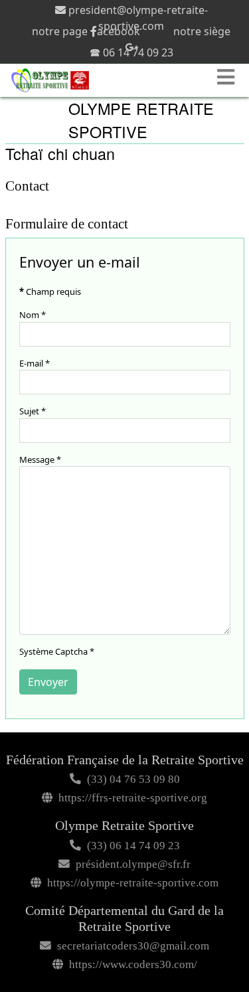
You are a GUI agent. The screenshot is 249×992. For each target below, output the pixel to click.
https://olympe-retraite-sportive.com (132, 882)
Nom (32, 315)
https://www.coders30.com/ (133, 964)
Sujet (32, 411)
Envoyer (48, 682)
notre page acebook (86, 31)
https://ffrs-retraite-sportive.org (132, 797)
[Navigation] (227, 77)
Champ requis (50, 291)
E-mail (34, 363)
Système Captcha (56, 651)
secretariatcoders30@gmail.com (133, 946)
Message (40, 459)
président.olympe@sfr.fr (133, 864)
